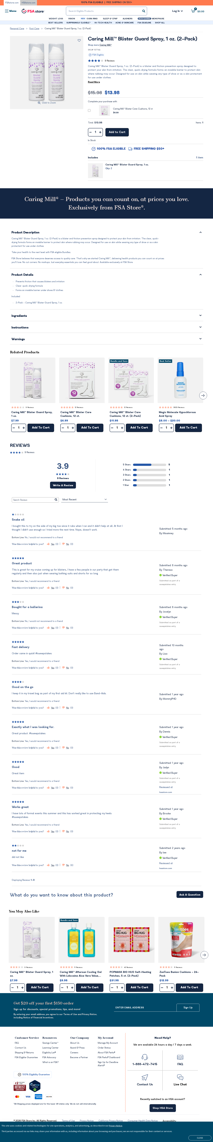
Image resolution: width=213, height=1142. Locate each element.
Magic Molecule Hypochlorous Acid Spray (177, 414)
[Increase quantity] (100, 132)
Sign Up (188, 1007)
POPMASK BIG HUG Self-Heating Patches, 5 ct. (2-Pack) (130, 974)
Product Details (23, 275)
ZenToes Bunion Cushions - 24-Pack (179, 974)
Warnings (18, 339)
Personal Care (17, 28)
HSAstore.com (28, 2)
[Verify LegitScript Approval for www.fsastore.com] (35, 1086)
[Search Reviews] (56, 500)
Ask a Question (189, 894)
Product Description (26, 232)
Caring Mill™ (105, 45)
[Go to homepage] (33, 11)
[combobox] (106, 11)
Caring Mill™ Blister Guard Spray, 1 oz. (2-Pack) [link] (68, 28)
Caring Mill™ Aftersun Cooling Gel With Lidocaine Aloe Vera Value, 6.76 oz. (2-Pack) (81, 974)
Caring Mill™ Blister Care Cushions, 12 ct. (133, 109)
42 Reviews (128, 967)
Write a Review (63, 485)
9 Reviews (109, 60)
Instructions (20, 327)
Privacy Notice (115, 1125)
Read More (94, 82)
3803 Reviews (178, 407)
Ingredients (19, 316)
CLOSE (200, 1137)
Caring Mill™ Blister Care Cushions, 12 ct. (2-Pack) (125, 414)
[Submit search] (143, 11)
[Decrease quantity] (90, 132)
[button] (33, 380)
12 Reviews (79, 407)
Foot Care (34, 28)
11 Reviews (78, 967)
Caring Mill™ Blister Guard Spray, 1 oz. (127, 164)
